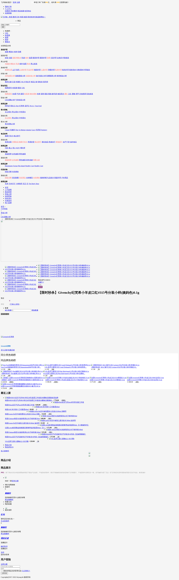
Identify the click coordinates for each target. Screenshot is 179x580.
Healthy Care (29, 166)
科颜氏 (18, 82)
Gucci (33, 130)
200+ (11, 388)
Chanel (7, 130)
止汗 (14, 70)
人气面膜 (8, 190)
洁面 (10, 58)
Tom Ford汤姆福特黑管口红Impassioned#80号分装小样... (21, 367)
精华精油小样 (62, 76)
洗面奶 (7, 64)
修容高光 (60, 94)
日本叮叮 (12, 184)
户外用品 (64, 178)
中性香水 (22, 112)
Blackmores (9, 166)
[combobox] (10, 25)
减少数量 (8, 310)
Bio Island (21, 166)
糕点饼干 (17, 136)
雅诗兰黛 (8, 82)
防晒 (19, 52)
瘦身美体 (72, 70)
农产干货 (66, 142)
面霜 (6, 37)
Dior (17, 106)
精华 (6, 40)
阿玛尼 (7, 106)
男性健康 (22, 154)
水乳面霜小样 (10, 76)
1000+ (55, 382)
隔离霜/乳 (8, 88)
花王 (24, 184)
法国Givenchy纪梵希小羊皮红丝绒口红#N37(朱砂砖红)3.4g (66, 380)
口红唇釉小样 (10, 100)
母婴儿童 (36, 160)
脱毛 (17, 70)
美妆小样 (8, 194)
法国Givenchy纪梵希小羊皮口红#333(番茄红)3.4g (107, 380)
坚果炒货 (31, 142)
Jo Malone (22, 130)
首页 (6, 187)
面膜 (6, 52)
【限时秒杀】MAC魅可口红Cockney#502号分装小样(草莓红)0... (114, 367)
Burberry (44, 130)
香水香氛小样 (10, 124)
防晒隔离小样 (51, 76)
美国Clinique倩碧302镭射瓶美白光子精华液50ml (22, 418)
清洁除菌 (15, 178)
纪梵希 (21, 106)
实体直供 (8, 200)
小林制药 (19, 184)
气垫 (18, 94)
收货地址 (27, 11)
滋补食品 (73, 142)
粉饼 (38, 94)
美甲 (77, 94)
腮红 (66, 94)
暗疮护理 (65, 70)
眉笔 (42, 94)
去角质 (59, 58)
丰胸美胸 (79, 70)
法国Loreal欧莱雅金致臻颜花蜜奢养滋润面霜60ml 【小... (25, 428)
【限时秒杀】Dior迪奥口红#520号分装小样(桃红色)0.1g (21, 373)
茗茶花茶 (8, 142)
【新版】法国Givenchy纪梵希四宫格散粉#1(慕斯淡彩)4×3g (22, 380)
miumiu (28, 130)
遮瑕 (22, 94)
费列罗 (22, 148)
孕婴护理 (51, 70)
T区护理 (54, 58)
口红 (6, 33)
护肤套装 (65, 58)
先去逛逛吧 (5, 521)
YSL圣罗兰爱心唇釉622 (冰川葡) (17, 441)
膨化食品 (45, 142)
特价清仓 (8, 198)
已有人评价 (14, 304)
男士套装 (34, 64)
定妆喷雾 (82, 94)
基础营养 (8, 154)
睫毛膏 (54, 94)
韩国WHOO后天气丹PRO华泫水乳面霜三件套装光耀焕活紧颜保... (29, 400)
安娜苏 (12, 130)
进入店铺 (4, 350)
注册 (18, 2)
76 (98, 369)
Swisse (15, 166)
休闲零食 (8, 196)
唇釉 (73, 94)
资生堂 (27, 82)
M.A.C (32, 106)
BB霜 (14, 94)
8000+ (11, 382)
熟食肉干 (52, 142)
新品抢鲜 (8, 192)
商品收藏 (20, 11)
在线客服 (8, 13)
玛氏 (6, 148)
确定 (2, 546)
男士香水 (15, 112)
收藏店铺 (11, 350)
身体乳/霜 (8, 70)
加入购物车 (5, 451)
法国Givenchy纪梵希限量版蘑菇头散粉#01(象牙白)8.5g (20, 386)
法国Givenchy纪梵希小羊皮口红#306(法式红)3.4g (144, 380)
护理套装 (86, 70)
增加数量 (35, 310)
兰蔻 (13, 82)
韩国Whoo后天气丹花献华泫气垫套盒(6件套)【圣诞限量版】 (27, 437)
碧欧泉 (40, 82)
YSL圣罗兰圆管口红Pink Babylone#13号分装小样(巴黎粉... (64, 373)
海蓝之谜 (34, 82)
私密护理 (58, 70)
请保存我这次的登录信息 (12, 571)
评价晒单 (13, 11)
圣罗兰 (27, 106)
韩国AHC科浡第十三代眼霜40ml (16, 409)
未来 (6, 184)
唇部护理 (43, 58)
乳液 (23, 58)
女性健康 (15, 154)
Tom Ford (38, 106)
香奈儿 (12, 106)
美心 (14, 148)
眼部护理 (36, 58)
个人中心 (8, 9)
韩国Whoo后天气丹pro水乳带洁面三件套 (19, 405)
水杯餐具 (29, 178)
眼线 (50, 94)
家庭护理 (57, 178)
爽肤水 (7, 42)
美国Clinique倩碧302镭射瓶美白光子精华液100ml (22, 432)
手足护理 (30, 70)
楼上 (10, 148)
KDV (18, 148)
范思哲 (38, 130)
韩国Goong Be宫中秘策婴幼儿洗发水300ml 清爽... (23, 414)
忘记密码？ (26, 571)
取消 (5, 546)
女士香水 (8, 112)
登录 (14, 2)
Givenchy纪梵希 (6, 346)
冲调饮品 (15, 142)
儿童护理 (44, 70)
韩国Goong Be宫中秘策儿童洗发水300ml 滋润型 (22, 423)
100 (8, 369)
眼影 (19, 88)
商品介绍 (8, 445)
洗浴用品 (22, 178)
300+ (99, 382)
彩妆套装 (89, 94)
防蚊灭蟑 (8, 172)
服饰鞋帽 (43, 178)
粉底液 (7, 35)
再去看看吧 (9, 500)
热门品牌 (8, 203)
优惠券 (7, 11)
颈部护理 (37, 70)
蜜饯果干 (59, 142)
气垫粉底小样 (20, 100)
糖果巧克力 (9, 136)
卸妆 (6, 58)
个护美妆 (4, 209)
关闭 (2, 552)
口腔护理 (23, 70)
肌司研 (45, 82)
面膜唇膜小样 (20, 76)
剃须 (28, 64)
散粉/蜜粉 (33, 94)
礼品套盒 (50, 178)
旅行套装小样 (41, 76)
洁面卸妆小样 (31, 76)
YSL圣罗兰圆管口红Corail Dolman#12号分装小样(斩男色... (66, 367)
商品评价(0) (9, 447)
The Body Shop (34, 184)
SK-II (23, 82)
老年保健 (29, 160)
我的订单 (8, 6)
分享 (39, 285)
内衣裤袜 (15, 172)
